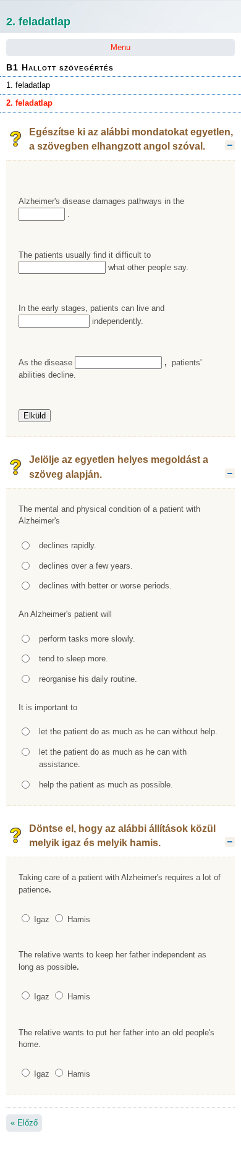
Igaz (40, 919)
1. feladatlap (28, 85)
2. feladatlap (29, 103)
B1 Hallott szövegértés (60, 67)
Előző (24, 1122)
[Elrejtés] (230, 145)
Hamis (77, 919)
